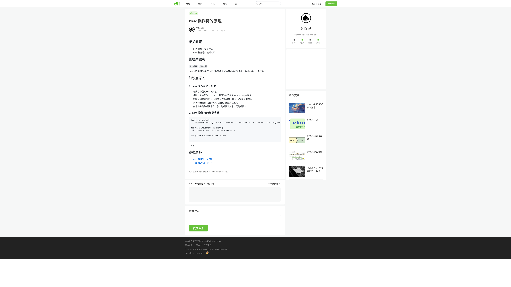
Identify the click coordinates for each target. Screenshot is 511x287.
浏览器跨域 (312, 120)
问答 (225, 4)
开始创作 (331, 4)
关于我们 (207, 245)
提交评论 (198, 228)
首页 (188, 4)
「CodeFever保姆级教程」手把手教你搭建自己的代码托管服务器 (315, 170)
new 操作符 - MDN (202, 159)
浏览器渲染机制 (314, 152)
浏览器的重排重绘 (314, 138)
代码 (200, 4)
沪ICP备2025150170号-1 (194, 253)
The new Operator (202, 162)
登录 (313, 4)
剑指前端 (306, 28)
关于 (237, 4)
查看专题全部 (273, 184)
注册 (319, 4)
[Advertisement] (306, 69)
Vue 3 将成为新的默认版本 (315, 106)
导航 (212, 4)
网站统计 (199, 245)
